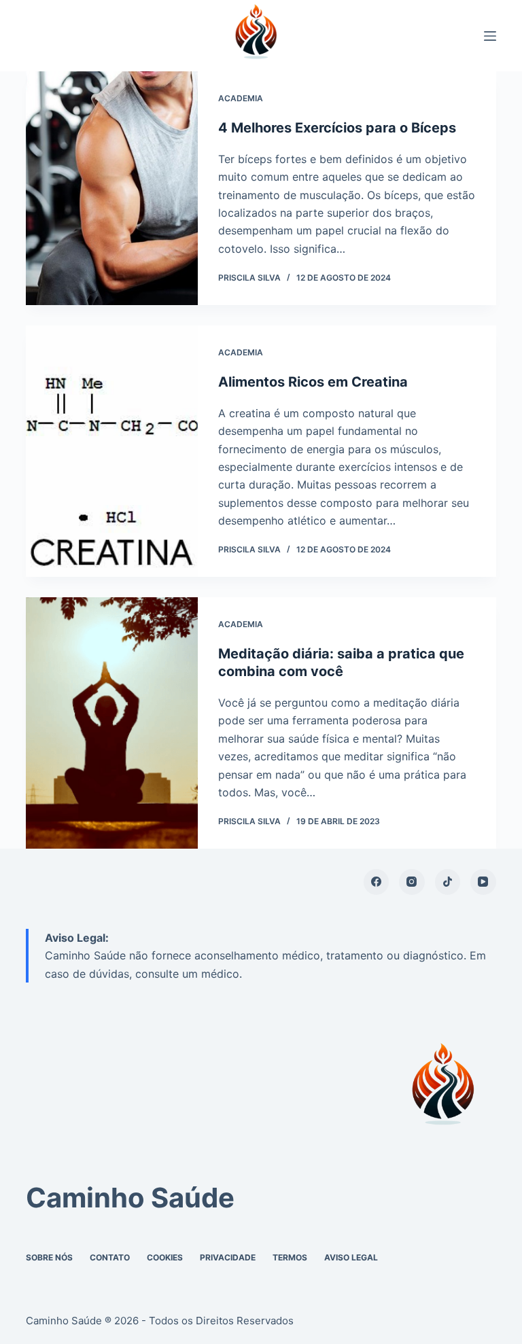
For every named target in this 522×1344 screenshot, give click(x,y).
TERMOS (290, 1257)
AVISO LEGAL (351, 1257)
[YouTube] (483, 882)
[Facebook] (376, 882)
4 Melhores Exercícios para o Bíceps (337, 128)
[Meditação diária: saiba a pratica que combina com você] (111, 723)
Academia (240, 98)
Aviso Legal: (77, 937)
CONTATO (110, 1257)
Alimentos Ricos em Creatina (313, 382)
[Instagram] (412, 882)
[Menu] (490, 36)
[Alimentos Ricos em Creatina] (111, 451)
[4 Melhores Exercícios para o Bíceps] (111, 188)
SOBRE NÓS (49, 1257)
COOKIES (165, 1257)
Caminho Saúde (130, 1197)
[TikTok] (448, 882)
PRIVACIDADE (228, 1257)
